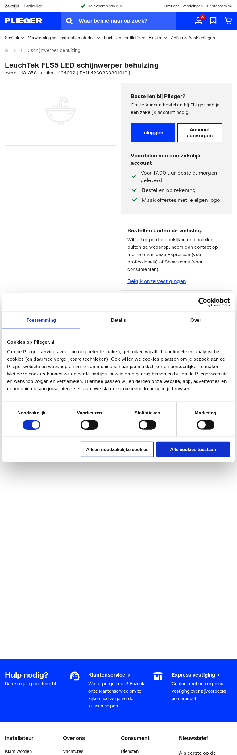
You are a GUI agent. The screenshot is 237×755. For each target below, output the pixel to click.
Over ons (171, 6)
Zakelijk (12, 6)
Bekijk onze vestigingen (156, 281)
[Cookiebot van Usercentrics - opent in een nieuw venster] (203, 302)
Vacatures (73, 751)
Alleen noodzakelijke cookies (117, 449)
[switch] (89, 424)
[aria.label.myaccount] (199, 21)
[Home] (7, 50)
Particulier (33, 6)
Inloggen (152, 132)
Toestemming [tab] (41, 319)
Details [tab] (118, 319)
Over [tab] (195, 319)
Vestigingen (192, 6)
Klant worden (18, 751)
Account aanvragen (200, 132)
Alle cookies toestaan (193, 449)
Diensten (130, 751)
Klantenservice (219, 6)
